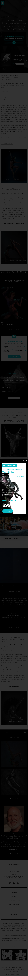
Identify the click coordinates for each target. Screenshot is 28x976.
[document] (14, 488)
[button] (24, 461)
